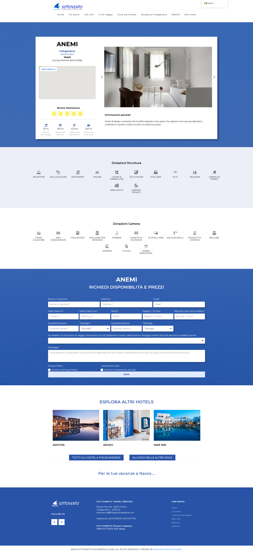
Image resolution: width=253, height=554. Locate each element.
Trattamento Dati (110, 366)
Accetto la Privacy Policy (65, 370)
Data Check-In (56, 311)
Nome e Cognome (58, 299)
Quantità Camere (57, 323)
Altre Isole (190, 14)
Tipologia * (85, 323)
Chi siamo (74, 14)
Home (60, 14)
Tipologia (147, 323)
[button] (102, 77)
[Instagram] (62, 522)
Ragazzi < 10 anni (151, 311)
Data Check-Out (89, 311)
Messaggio (53, 347)
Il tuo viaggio (105, 14)
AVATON (58, 444)
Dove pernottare (127, 14)
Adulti (114, 311)
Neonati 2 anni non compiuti (189, 311)
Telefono (106, 299)
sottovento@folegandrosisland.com (115, 512)
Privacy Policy (55, 366)
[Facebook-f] (54, 522)
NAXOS (176, 14)
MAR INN (160, 444)
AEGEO (108, 444)
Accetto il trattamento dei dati (120, 370)
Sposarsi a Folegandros (154, 14)
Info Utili (89, 14)
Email (156, 299)
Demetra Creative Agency (167, 549)
